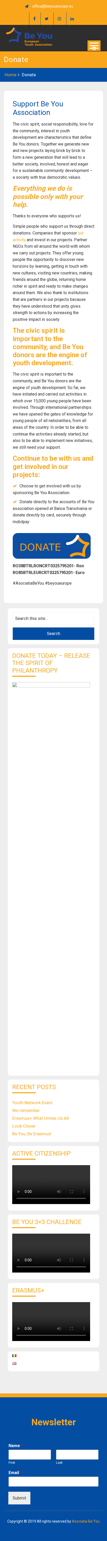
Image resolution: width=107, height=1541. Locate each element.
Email (15, 1472)
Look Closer (24, 1126)
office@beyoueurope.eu (52, 6)
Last (59, 1462)
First (12, 1462)
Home (10, 74)
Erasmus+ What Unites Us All (40, 1118)
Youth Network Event (32, 1102)
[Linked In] (72, 18)
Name (16, 1445)
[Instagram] (59, 18)
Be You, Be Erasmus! (31, 1133)
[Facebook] (34, 18)
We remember (26, 1110)
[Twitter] (46, 18)
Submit (19, 1498)
